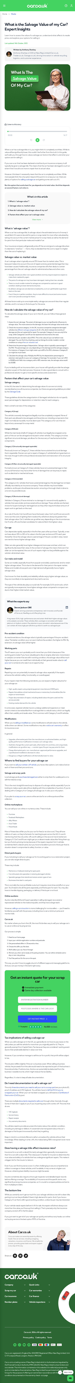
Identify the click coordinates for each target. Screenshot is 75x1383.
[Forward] (44, 140)
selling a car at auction (20, 908)
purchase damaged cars (29, 777)
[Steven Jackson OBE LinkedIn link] (67, 610)
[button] (37, 140)
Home (4, 14)
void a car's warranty (54, 725)
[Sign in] (71, 5)
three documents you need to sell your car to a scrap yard (33, 1087)
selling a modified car (23, 723)
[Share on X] (26, 1256)
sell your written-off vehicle (26, 765)
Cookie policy (40, 1338)
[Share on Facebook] (15, 1256)
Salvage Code (15, 392)
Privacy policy (28, 1338)
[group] (37, 136)
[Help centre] (66, 5)
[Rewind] (31, 140)
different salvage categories (26, 330)
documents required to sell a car (31, 1101)
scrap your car (20, 796)
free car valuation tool (30, 342)
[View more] (37, 219)
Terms (49, 1338)
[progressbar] (37, 131)
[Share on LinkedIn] (20, 1256)
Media (13, 14)
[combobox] (37, 1009)
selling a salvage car (28, 180)
